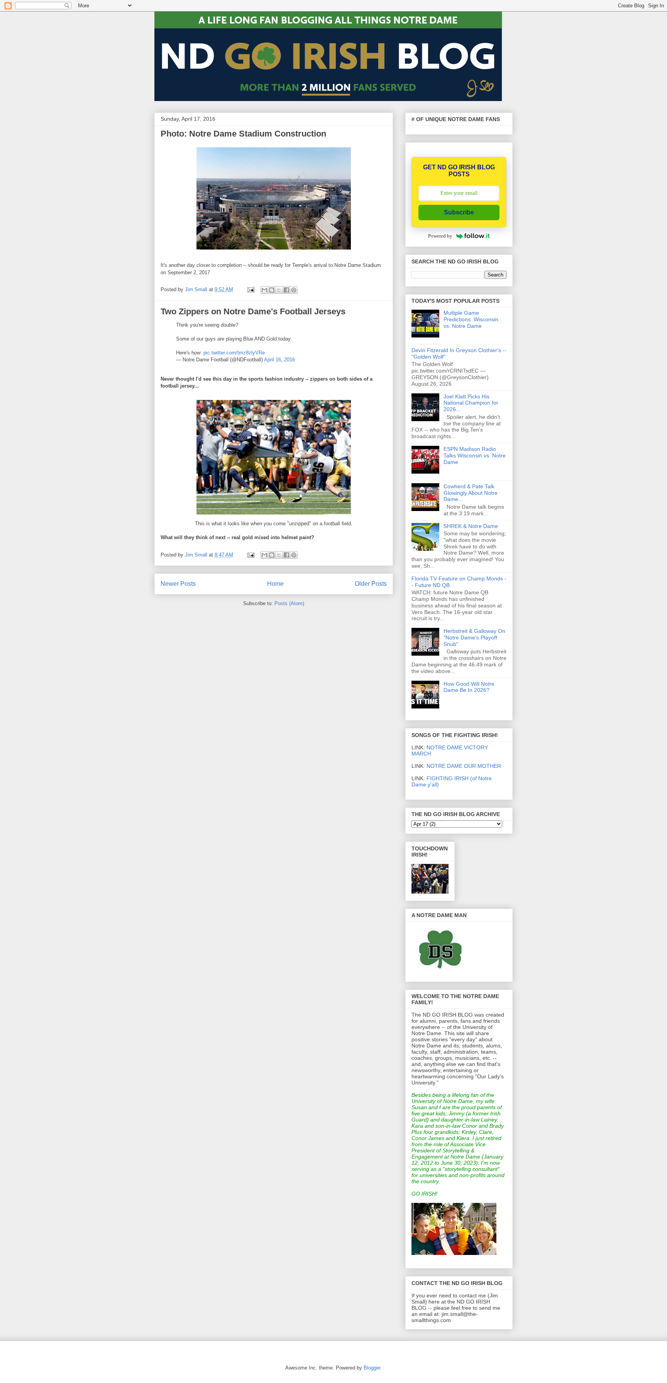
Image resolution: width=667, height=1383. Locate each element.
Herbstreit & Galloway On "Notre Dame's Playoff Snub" (474, 637)
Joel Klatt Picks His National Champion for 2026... (471, 403)
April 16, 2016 (279, 360)
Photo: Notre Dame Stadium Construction (243, 133)
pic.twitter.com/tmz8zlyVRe (234, 353)
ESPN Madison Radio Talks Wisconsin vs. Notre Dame (475, 455)
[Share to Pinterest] (294, 290)
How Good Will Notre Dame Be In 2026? (469, 687)
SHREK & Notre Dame (471, 526)
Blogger (372, 1368)
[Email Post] (250, 289)
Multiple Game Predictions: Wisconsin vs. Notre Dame (471, 319)
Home (275, 583)
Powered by (440, 236)
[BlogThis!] (272, 290)
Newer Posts (178, 583)
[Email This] (264, 290)
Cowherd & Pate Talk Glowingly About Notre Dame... (471, 493)
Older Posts (371, 583)
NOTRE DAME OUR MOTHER (464, 766)
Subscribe (459, 212)
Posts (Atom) (289, 603)
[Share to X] (279, 290)
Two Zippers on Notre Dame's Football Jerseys (253, 311)
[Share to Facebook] (286, 290)
